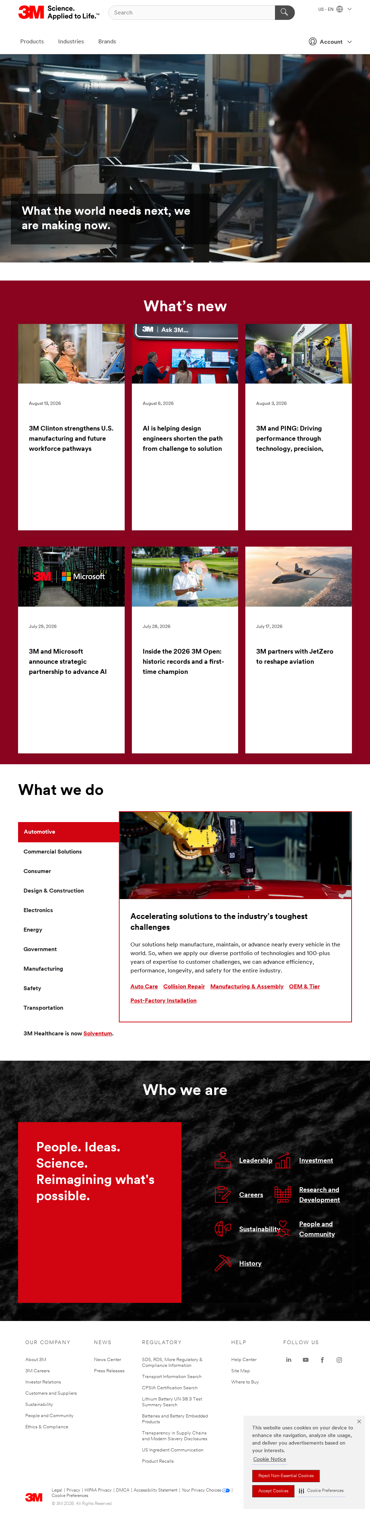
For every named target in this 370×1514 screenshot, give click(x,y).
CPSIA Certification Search (170, 1388)
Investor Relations (43, 1382)
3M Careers (37, 1371)
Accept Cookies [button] (273, 1491)
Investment (316, 1161)
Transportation (43, 1008)
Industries (71, 42)
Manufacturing (43, 969)
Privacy (73, 1490)
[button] (321, 1491)
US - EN (326, 10)
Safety (32, 989)
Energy (32, 930)
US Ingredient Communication (172, 1450)
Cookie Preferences (70, 1496)
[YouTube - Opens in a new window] (305, 1360)
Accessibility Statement (155, 1490)
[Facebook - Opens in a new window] (322, 1360)
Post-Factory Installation (163, 1001)
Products (32, 42)
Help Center (244, 1359)
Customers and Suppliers (51, 1393)
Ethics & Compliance (46, 1427)
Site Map (240, 1371)
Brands (107, 42)
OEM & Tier (304, 987)
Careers (251, 1195)
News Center (107, 1359)
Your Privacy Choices (201, 1490)
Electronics (38, 911)
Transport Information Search (172, 1376)
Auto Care (144, 987)
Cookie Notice (269, 1459)
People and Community (49, 1416)
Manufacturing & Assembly (247, 987)
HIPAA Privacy (98, 1490)
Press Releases (109, 1371)
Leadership (255, 1161)
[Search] (285, 12)
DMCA (122, 1490)
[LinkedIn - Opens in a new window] (288, 1360)
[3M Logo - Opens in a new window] (59, 12)
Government (40, 950)
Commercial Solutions (52, 852)
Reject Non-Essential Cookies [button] (286, 1476)
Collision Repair (184, 987)
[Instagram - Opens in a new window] (339, 1360)
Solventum (97, 1034)
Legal (57, 1490)
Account (331, 42)
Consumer (37, 871)
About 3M (35, 1359)
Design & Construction (53, 891)
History (250, 1264)
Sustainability (259, 1230)
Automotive (39, 832)
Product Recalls (158, 1461)
